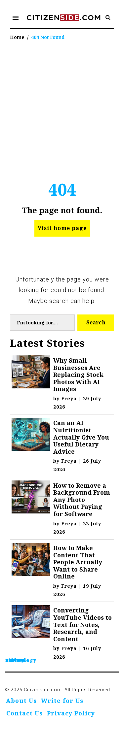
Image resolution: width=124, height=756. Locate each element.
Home (17, 37)
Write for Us (62, 701)
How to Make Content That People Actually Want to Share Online (77, 562)
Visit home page (62, 228)
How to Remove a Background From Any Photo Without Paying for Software (81, 499)
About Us (21, 701)
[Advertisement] (62, 107)
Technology (20, 660)
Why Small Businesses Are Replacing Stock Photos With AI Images (78, 374)
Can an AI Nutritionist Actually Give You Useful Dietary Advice (81, 437)
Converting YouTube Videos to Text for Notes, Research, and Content (82, 624)
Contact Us (24, 713)
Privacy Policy (71, 713)
